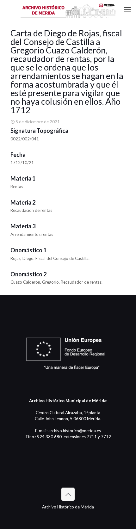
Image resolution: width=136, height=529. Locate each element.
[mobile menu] (127, 9)
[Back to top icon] (68, 494)
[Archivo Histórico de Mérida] (68, 9)
